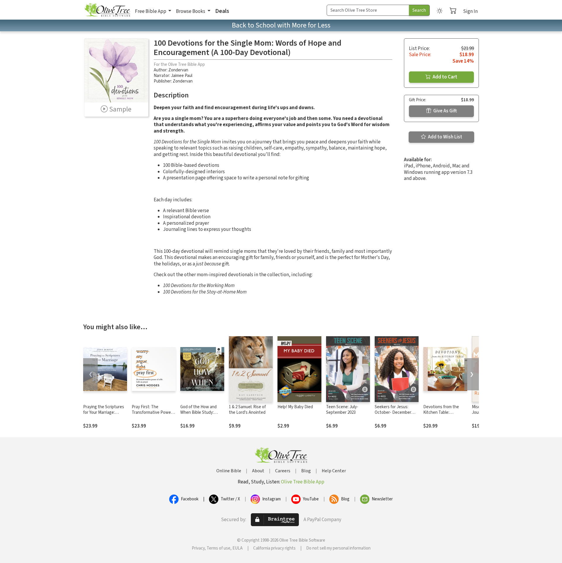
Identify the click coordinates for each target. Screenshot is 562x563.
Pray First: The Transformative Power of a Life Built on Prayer (153, 412)
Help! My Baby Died (295, 407)
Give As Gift (444, 110)
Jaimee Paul (181, 76)
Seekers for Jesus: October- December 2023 (393, 412)
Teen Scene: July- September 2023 (342, 410)
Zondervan (178, 70)
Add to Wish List (444, 136)
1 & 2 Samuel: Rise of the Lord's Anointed (247, 410)
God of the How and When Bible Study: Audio (198, 412)
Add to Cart (444, 76)
